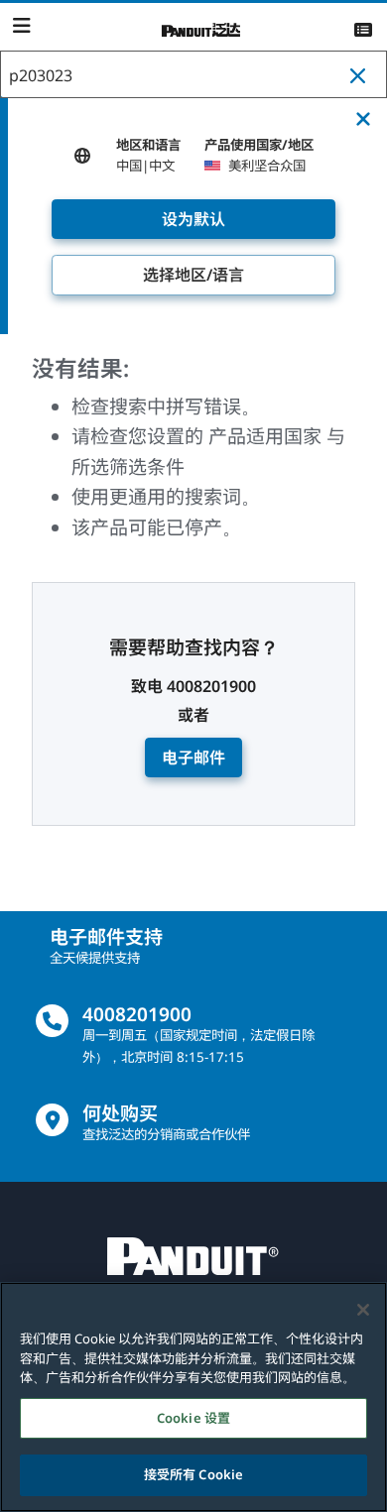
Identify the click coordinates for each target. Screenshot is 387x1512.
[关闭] (363, 1310)
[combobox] (193, 75)
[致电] (52, 1020)
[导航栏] (21, 26)
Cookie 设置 (193, 1418)
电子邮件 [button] (193, 757)
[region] (193, 1397)
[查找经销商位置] (52, 1120)
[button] (362, 75)
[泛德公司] (201, 27)
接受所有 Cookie (193, 1474)
